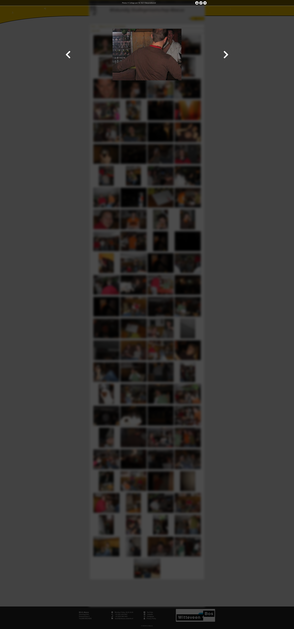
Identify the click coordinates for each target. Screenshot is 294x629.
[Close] (205, 3)
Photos (124, 3)
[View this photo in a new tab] (201, 3)
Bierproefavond (150, 3)
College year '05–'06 (136, 3)
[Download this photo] (197, 3)
